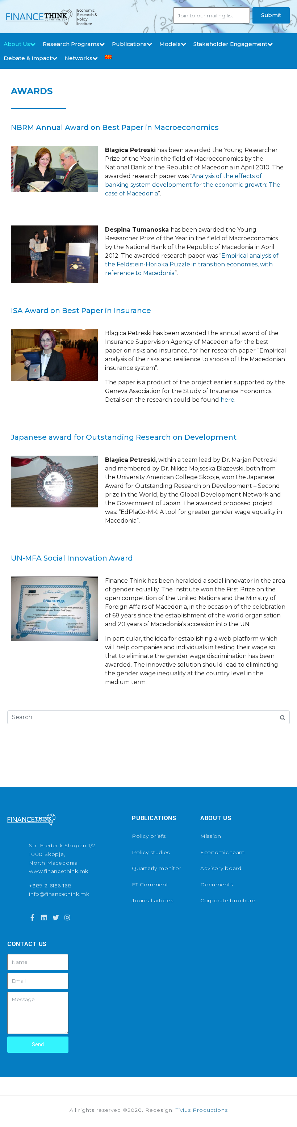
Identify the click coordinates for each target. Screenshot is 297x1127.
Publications (129, 44)
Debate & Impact (28, 58)
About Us (17, 44)
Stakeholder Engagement (230, 44)
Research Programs (71, 44)
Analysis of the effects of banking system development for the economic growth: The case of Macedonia (192, 185)
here (227, 399)
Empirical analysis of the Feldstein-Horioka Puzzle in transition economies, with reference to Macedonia (192, 264)
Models (170, 44)
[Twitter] (56, 917)
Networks (78, 58)
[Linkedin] (44, 917)
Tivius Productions (202, 1110)
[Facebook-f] (32, 917)
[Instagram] (67, 917)
